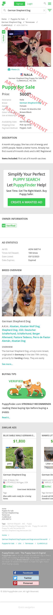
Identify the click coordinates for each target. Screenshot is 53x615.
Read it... (6, 417)
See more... (7, 364)
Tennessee (30, 22)
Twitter (28, 577)
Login (30, 3)
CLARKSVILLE (7, 25)
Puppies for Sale (18, 19)
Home (4, 19)
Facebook (28, 572)
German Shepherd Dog (11, 22)
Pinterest (28, 583)
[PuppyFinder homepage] (4, 4)
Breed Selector (23, 559)
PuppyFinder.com (10, 552)
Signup (19, 3)
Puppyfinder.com (8, 555)
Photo (15, 69)
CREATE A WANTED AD (26, 202)
